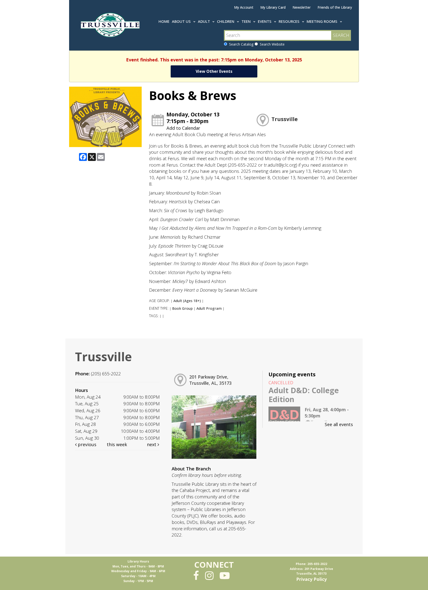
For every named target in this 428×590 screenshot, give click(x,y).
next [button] (152, 444)
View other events (214, 71)
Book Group (182, 308)
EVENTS (265, 21)
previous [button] (86, 444)
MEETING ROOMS (322, 21)
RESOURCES (289, 21)
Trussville (284, 119)
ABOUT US (182, 21)
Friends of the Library (335, 7)
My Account (243, 7)
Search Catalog (240, 44)
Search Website (271, 44)
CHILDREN (226, 21)
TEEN (246, 21)
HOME (164, 21)
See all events (339, 424)
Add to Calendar (183, 128)
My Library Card (273, 7)
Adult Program (209, 308)
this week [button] (117, 444)
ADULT (204, 21)
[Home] (111, 24)
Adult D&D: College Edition (303, 394)
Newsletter (302, 7)
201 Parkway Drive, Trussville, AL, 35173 (210, 380)
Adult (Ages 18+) (187, 300)
